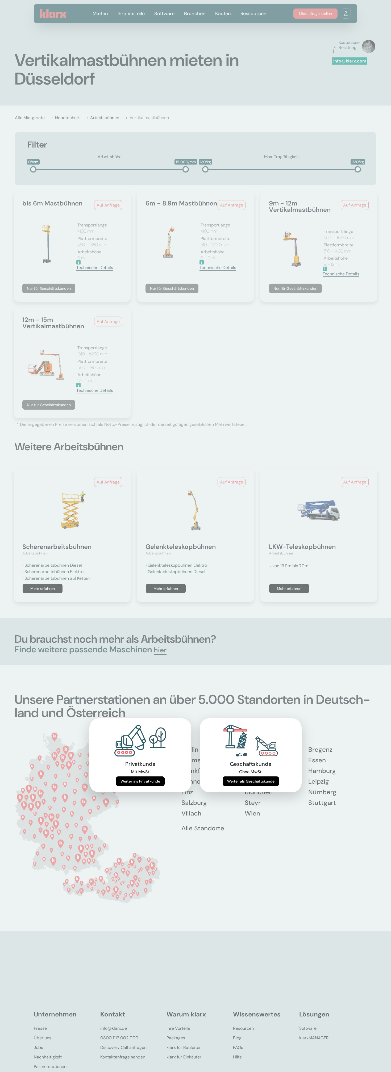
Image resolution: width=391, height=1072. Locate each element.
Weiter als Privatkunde (140, 781)
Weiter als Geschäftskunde (250, 781)
